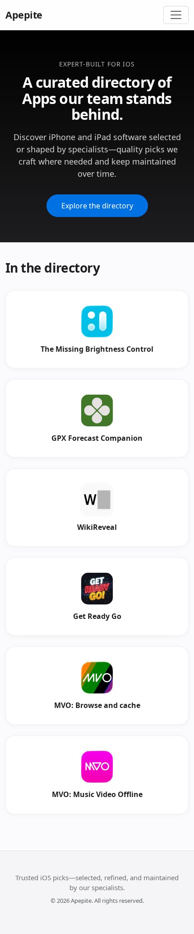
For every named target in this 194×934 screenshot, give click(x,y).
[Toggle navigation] (176, 15)
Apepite (23, 14)
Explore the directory (97, 206)
